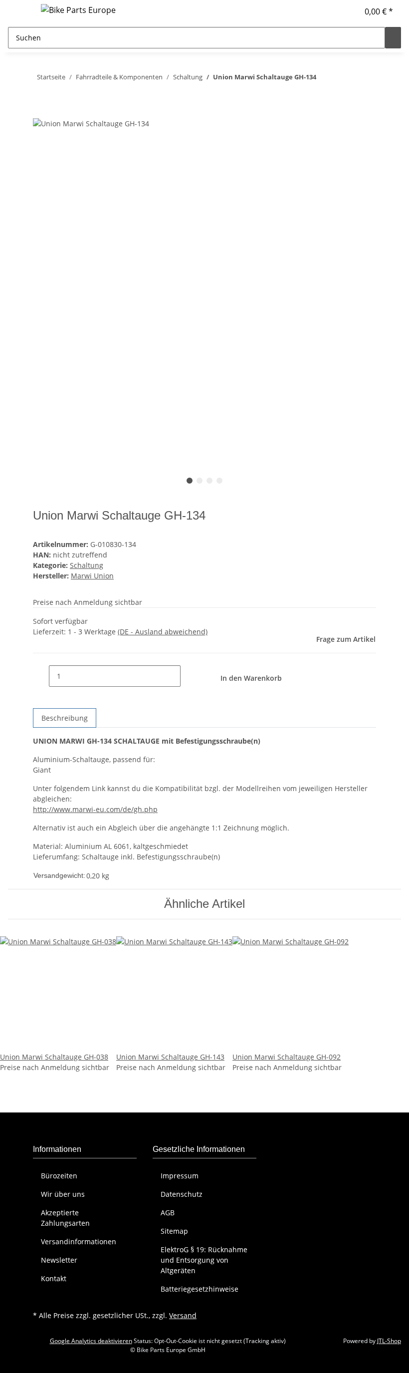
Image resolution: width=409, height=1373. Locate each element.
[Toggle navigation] (20, 11)
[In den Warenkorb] (41, 111)
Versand (183, 1315)
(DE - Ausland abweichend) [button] (162, 631)
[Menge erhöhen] (189, 676)
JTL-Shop (389, 1341)
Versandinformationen (78, 1241)
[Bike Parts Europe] (78, 9)
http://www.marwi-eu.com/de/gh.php (95, 809)
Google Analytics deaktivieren (91, 1341)
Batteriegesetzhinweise (199, 1289)
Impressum (180, 1175)
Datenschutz (182, 1194)
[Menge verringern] (41, 676)
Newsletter (59, 1260)
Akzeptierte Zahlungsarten (65, 1218)
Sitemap (174, 1231)
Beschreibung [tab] (64, 718)
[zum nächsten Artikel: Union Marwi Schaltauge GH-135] (324, 79)
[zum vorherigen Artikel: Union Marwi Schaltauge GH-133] (342, 79)
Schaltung (86, 565)
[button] (347, 11)
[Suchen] (393, 37)
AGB (168, 1212)
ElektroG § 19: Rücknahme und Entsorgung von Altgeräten (204, 1260)
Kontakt (53, 1278)
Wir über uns (63, 1194)
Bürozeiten (59, 1175)
